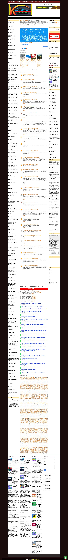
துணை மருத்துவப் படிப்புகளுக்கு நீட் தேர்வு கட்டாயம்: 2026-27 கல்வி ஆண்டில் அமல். (33, 343)
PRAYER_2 (38, 421)
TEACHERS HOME (29, 440)
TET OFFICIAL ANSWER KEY (36, 441)
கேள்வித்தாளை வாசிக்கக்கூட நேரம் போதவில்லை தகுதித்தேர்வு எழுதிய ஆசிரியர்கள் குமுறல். (36, 479)
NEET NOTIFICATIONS (12, 191)
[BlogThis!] (21, 50)
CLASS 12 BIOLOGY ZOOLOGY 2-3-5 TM (13, 87)
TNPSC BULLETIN (37, 446)
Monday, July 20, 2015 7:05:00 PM (32, 92)
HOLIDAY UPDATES (23, 412)
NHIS (37, 417)
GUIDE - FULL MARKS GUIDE (13, 150)
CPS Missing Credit (42, 399)
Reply (24, 76)
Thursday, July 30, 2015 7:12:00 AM (32, 143)
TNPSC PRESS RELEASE (32, 448)
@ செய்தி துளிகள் (44, 377)
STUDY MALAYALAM (23, 433)
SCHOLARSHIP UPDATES (12, 229)
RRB (9, 226)
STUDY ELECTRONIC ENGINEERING (34, 429)
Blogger (14, 407)
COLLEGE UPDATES (28, 398)
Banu (24, 252)
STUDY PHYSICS (11, 295)
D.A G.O (43, 400)
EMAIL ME (36, 403)
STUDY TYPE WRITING (37, 437)
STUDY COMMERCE (27, 428)
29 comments (31, 42)
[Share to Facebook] (23, 50)
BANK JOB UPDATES (29, 380)
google (24, 106)
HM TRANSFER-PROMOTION (38, 411)
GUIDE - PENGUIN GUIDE (37, 409)
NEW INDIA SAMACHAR (12, 196)
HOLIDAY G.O (45, 411)
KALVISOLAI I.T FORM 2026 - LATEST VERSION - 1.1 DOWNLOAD (32, 311)
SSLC (49, 273)
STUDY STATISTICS (11, 305)
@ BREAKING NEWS (22, 377)
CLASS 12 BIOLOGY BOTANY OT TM (39, 389)
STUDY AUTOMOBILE (11, 239)
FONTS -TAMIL (10, 139)
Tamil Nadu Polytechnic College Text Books (12, 505)
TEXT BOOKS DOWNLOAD (31, 442)
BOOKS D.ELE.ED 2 (11, 48)
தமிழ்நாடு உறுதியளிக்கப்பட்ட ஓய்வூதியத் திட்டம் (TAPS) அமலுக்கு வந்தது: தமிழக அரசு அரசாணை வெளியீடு (54, 222)
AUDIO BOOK (45, 379)
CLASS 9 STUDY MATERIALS (43, 394)
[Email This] (21, 50)
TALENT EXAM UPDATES (24, 439)
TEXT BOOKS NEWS (39, 442)
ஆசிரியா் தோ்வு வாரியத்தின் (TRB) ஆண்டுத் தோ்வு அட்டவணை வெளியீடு (54, 212)
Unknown (25, 92)
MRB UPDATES (10, 186)
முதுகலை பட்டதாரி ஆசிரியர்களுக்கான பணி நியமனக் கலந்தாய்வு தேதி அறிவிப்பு (32, 306)
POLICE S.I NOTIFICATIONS (32, 420)
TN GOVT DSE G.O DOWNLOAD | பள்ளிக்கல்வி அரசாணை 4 (13, 344)
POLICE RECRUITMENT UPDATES (13, 209)
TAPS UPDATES (23, 440)
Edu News (50, 270)
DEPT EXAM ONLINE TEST (53, 282)
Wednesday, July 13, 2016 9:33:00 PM (32, 258)
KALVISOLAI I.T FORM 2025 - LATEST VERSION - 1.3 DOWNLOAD (56, 80)
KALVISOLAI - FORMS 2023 (38, 515)
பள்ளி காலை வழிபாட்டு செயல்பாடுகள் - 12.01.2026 (28, 360)
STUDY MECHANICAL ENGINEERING (11, 285)
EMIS (40, 403)
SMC (9, 232)
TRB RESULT (32, 451)
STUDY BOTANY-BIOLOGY (12, 242)
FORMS (9, 140)
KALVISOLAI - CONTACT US (36, 414)
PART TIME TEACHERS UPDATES (34, 418)
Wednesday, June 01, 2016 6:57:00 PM (33, 187)
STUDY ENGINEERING (42, 429)
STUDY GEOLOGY (37, 431)
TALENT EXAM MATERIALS (44, 438)
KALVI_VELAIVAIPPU (27, 414)
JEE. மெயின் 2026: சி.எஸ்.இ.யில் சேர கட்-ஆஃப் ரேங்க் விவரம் (54, 173)
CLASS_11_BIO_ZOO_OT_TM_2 (24, 395)
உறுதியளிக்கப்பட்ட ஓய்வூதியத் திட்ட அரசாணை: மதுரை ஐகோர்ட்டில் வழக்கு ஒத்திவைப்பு (33, 372)
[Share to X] (22, 50)
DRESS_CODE (21, 402)
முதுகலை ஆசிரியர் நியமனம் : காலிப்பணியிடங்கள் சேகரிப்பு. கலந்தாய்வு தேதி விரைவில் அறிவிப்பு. (35, 319)
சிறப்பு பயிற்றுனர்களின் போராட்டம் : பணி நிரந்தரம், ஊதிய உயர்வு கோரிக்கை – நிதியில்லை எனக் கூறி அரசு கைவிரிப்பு (54, 198)
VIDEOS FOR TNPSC (25, 453)
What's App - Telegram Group (53, 283)
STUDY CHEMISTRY (40, 427)
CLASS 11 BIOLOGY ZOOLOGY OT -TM (13, 71)
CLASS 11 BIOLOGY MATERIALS (29, 386)
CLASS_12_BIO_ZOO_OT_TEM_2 (35, 396)
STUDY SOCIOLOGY (11, 304)
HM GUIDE (31, 411)
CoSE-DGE (50, 272)
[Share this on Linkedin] (25, 48)
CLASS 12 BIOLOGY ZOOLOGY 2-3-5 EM (13, 84)
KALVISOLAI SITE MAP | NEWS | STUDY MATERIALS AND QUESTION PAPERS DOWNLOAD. (39, 460)
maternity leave (10, 395)
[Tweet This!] (24, 48)
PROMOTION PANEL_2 (24, 422)
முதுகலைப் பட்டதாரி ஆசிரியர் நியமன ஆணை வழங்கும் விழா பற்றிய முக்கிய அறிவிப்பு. (33, 324)
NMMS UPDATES (41, 417)
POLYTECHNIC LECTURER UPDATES (42, 420)
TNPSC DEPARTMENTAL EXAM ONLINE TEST (39, 447)
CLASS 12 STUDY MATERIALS (13, 93)
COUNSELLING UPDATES (24, 399)
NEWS (25, 417)
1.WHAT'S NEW (22, 378)
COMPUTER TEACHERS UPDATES (38, 398)
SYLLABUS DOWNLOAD (36, 438)
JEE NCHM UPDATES (36, 413)
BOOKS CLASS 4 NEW (11, 38)
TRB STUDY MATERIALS (12, 380)
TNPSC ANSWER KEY (30, 446)
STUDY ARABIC (10, 236)
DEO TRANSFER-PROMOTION (13, 123)
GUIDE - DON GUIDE (38, 407)
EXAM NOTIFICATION (41, 404)
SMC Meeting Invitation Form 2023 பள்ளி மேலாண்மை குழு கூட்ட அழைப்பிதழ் (15, 513)
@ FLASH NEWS (25, 20)
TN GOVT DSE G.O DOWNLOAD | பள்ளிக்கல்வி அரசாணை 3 (13, 342)
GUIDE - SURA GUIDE (37, 410)
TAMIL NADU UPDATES (33, 439)
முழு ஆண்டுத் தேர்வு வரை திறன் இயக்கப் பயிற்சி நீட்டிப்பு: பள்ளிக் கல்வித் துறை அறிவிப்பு (33, 337)
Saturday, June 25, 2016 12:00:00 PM (35, 230)
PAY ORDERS (22, 419)
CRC (25, 400)
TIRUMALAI (25, 119)
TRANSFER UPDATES (26, 450)
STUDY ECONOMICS (38, 428)
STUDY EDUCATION (44, 428)
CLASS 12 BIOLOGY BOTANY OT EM (29, 389)
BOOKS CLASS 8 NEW (11, 43)
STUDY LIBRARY (45, 432)
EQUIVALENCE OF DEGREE (29, 404)
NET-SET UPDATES (32, 416)
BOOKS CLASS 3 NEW (11, 36)
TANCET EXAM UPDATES (41, 439)
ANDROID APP (22, 379)
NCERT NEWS (10, 188)
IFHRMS (29, 412)
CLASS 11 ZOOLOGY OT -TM (12, 75)
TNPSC (50, 279)
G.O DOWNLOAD (10, 142)
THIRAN (21, 443)
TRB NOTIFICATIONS (24, 451)
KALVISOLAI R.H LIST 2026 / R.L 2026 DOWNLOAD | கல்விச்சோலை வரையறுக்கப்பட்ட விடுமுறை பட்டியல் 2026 (15, 469)
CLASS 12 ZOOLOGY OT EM (12, 97)
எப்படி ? (45, 453)
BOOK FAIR (36, 380)
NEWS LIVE (34, 417)
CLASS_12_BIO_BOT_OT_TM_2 (24, 396)
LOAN (9, 185)
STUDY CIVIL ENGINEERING (13, 247)
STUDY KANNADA (35, 432)
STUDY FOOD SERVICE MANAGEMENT (33, 430)
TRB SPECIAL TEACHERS (39, 451)
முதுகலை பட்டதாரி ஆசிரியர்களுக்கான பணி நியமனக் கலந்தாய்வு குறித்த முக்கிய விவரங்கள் (34, 308)
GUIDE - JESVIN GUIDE (38, 408)
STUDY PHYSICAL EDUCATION (13, 294)
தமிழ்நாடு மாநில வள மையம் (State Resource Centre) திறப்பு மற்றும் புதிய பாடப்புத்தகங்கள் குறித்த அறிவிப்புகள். (54, 192)
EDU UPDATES (41, 402)
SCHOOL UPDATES (11, 230)
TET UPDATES (23, 442)
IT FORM (40, 412)
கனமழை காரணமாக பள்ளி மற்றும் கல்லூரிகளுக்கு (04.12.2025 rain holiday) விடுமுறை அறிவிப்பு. (56, 71)
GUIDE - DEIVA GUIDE (25, 407)
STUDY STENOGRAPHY (12, 307)
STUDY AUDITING (11, 238)
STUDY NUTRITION (11, 291)
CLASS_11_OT (33, 395)
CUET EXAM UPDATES (38, 400)
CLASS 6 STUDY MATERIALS (44, 393)
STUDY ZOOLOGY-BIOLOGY (12, 315)
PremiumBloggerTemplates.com (30, 558)
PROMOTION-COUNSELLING (43, 422)
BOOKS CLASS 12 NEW (11, 33)
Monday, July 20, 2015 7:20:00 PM (31, 99)
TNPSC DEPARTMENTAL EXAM (25, 447)
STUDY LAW (40, 432)
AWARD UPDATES (22, 380)
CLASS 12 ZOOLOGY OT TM (53, 53)
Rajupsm (24, 99)
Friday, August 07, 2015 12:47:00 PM (32, 150)
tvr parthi (24, 86)
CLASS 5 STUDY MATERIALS (36, 393)
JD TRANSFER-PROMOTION (29, 413)
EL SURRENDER (28, 403)
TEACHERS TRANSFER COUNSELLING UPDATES (40, 440)
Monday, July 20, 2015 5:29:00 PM (32, 86)
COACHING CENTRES (11, 114)
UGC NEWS (40, 452)
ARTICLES (32, 379)
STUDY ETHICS (25, 430)
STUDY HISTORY (22, 432)
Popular (51, 65)
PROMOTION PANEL (44, 421)
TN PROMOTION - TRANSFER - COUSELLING (13, 346)
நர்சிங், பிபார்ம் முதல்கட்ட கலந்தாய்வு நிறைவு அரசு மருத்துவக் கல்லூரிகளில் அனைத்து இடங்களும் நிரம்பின (28, 62)
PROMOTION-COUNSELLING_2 (25, 423)
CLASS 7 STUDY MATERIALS (25, 394)
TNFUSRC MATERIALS (12, 351)
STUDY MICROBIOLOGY (12, 288)
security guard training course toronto (40, 558)
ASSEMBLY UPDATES (39, 379)
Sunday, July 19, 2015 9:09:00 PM (30, 74)
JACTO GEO (21, 413)
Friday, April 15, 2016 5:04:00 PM (33, 164)
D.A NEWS (46, 400)
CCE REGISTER (42, 384)
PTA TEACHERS (40, 423)
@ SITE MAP (39, 377)
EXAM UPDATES (11, 137)
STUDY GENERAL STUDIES (23, 431)
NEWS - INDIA (29, 417)
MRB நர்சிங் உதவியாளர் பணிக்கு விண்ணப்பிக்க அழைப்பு (29, 358)
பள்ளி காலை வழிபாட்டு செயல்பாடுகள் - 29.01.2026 (28, 316)
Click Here (33, 290)
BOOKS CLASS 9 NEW (11, 45)
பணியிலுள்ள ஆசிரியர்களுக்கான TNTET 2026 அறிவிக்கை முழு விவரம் (31, 303)
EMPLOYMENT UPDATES (12, 132)
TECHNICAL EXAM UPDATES (25, 441)
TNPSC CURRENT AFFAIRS (44, 446)
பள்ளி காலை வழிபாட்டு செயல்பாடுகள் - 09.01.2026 (28, 369)
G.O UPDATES (51, 154)
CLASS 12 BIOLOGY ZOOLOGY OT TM (13, 91)
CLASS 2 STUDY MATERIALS (12, 101)
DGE (9, 124)
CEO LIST (31, 385)
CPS (38, 399)
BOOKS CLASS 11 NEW (11, 32)
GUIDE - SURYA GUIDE (44, 410)
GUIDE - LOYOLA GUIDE (23, 409)
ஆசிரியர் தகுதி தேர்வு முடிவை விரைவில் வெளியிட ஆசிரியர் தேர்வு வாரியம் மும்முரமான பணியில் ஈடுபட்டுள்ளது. (25, 513)
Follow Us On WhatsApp (35, 559)
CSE (27, 400)
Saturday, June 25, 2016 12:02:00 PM (35, 235)
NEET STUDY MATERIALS (12, 192)
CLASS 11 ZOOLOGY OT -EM (41, 387)
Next (39, 69)
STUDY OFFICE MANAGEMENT (13, 292)
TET (30, 441)
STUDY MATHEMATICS (38, 433)
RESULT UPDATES (38, 424)
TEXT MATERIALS (45, 442)
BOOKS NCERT (36, 383)
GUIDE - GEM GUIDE (25, 408)
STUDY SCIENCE (11, 301)
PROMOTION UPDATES (33, 422)
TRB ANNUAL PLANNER (34, 450)
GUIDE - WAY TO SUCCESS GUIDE (24, 411)
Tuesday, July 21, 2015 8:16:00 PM (33, 119)
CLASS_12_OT (45, 396)
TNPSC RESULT (39, 448)
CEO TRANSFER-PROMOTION (24, 385)
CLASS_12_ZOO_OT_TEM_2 (24, 397)
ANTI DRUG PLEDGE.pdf (26, 521)
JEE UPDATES (42, 413)
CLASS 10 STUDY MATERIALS (13, 65)
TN (31, 443)
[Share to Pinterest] (24, 50)
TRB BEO (47, 450)
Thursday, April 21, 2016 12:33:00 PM (32, 176)
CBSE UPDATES (37, 384)
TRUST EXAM (33, 452)
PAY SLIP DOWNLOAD (29, 419)
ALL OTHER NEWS (24, 44)
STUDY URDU (43, 437)
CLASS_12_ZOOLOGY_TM (33, 397)
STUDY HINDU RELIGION (44, 431)
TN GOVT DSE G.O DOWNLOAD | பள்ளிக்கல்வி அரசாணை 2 (13, 339)
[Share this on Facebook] (22, 48)
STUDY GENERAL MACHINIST (43, 430)
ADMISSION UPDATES (37, 378)
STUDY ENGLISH (11, 260)
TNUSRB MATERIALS (42, 449)
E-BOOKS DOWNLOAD (33, 402)
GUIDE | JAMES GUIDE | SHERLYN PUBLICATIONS (39, 494)
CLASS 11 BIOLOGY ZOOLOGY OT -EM (40, 386)
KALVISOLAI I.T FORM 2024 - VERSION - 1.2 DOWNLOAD (39, 524)
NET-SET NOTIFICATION (12, 195)
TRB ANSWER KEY (42, 450)
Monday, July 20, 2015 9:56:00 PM (31, 106)
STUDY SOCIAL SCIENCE (12, 302)
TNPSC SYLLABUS (27, 449)
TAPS (47, 439)
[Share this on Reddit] (26, 48)
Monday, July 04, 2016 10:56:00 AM (30, 252)
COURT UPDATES (33, 399)
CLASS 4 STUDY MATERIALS (27, 393)
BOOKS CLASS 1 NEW (42, 380)
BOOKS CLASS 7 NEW (11, 42)
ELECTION (33, 403)
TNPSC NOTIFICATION (23, 448)
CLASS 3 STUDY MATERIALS (12, 103)
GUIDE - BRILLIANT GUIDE (12, 145)
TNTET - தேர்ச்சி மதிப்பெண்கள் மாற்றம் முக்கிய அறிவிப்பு (29, 321)
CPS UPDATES (10, 120)
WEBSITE (30, 453)
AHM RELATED (45, 378)
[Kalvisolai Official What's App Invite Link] (65, 557)
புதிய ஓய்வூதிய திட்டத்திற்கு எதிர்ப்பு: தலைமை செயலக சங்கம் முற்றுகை (53, 225)
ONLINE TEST (25, 418)
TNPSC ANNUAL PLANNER (12, 352)
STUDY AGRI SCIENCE (12, 235)
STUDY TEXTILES (30, 437)
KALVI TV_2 (21, 414)
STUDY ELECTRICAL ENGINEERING (24, 429)
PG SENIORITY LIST (42, 419)
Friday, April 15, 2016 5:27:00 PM (33, 169)
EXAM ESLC (35, 404)
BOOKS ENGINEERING (30, 383)
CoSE (46, 398)
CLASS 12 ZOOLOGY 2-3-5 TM (12, 96)
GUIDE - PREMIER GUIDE (44, 409)
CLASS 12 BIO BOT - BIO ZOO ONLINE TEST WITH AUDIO (12, 78)
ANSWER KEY (27, 379)
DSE (25, 402)
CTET (33, 400)
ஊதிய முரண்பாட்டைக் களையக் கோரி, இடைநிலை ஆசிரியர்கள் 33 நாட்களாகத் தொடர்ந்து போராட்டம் (54, 189)
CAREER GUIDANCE (31, 384)
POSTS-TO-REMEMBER (32, 421)
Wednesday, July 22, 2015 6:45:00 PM (32, 136)
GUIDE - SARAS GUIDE (23, 410)
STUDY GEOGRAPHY (31, 431)
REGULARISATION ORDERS (12, 222)
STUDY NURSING (11, 289)
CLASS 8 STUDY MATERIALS (33, 394)
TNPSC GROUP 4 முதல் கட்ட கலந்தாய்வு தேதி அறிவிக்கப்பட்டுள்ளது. (33, 61)
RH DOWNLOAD (10, 225)
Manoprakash (25, 164)
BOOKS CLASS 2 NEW (11, 35)
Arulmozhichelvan (26, 230)
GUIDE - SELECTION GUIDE (30, 410)
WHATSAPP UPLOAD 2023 (39, 453)
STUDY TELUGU (25, 437)
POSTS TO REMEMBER (24, 421)
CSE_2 (30, 400)
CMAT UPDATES (41, 397)
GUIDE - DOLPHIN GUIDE (32, 407)
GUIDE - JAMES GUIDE (31, 408)
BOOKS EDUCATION (22, 383)
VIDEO (21, 453)
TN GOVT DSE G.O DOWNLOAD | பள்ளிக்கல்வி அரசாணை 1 (40, 443)
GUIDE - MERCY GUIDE (30, 409)
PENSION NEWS (35, 419)
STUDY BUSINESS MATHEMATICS (31, 427)
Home (9, 1)
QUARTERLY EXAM (45, 423)
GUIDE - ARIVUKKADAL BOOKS (13, 143)
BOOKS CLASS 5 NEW (11, 39)
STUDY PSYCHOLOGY (11, 298)
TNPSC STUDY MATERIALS (12, 364)
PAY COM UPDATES (43, 418)
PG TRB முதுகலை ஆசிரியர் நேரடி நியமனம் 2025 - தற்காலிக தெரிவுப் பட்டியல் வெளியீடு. (34, 355)
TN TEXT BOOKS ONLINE (12, 348)
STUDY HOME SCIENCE (28, 432)
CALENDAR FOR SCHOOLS (24, 384)
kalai (24, 74)
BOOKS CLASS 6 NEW (52, 104)
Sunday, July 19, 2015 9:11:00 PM (30, 79)
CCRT (46, 384)
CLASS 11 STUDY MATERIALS (32, 387)
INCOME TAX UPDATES (34, 412)
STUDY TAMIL (10, 308)
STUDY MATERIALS (30, 433)
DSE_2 (28, 402)
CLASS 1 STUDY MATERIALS (38, 385)
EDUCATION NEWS (22, 403)
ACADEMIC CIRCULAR (30, 378)
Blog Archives (56, 65)
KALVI (46, 413)
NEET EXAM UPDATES (36, 415)
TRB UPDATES (27, 452)
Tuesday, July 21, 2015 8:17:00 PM (33, 128)
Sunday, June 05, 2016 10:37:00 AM (32, 194)
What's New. (33, 453)
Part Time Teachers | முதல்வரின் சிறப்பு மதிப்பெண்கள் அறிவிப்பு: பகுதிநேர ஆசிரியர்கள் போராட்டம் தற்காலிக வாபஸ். (54, 205)
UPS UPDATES (45, 452)
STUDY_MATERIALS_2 (29, 438)
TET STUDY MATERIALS (44, 441)
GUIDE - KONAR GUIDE (44, 408)
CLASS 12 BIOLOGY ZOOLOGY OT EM (13, 89)
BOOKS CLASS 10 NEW (12, 30)
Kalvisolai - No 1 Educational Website (33, 555)
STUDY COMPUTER (32, 428)
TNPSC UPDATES (34, 449)
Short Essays (25, 194)
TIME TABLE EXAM (26, 443)
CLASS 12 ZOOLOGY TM (12, 100)
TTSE (37, 452)
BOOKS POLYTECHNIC (44, 383)
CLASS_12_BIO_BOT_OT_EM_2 (41, 395)
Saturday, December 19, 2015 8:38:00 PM (33, 157)
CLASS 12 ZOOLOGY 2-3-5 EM (12, 94)
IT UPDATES (45, 412)
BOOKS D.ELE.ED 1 (11, 46)
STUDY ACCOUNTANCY (12, 233)
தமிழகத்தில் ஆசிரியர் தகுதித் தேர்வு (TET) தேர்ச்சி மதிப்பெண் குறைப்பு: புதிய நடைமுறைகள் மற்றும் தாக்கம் (54, 186)
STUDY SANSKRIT (11, 299)
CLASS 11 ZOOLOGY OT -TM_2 (30, 388)
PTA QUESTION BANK (34, 423)
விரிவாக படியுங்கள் (46, 46)
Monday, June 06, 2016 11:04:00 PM (32, 209)
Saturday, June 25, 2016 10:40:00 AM (32, 218)
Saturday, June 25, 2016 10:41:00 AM (32, 224)
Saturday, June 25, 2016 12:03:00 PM (35, 245)
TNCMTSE (10, 349)
